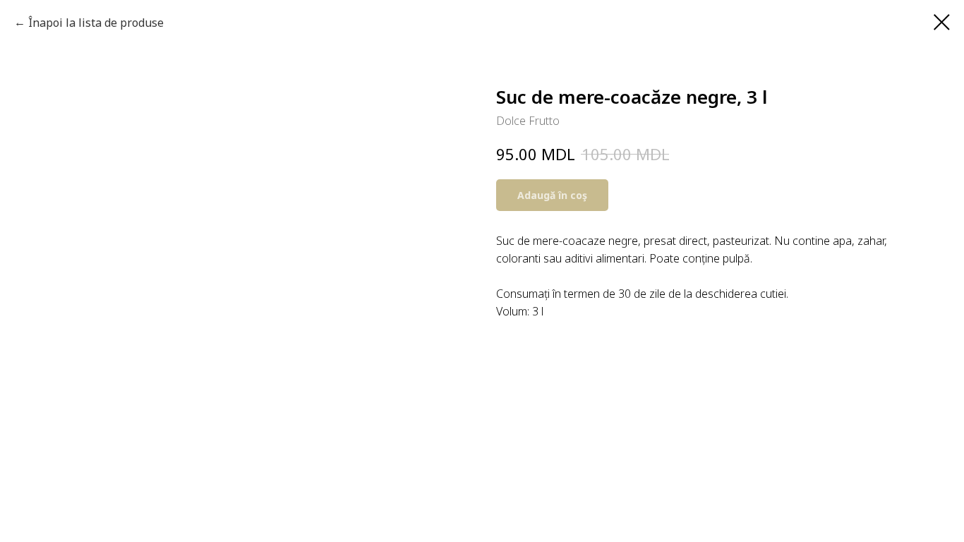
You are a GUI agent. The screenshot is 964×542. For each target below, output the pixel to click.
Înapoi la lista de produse (96, 22)
